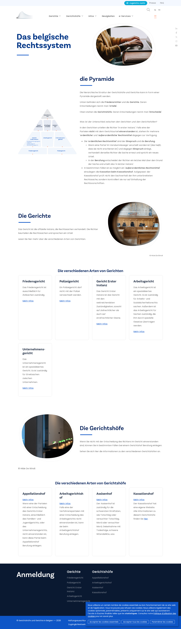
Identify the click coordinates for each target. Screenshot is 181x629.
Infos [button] (91, 16)
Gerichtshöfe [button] (73, 16)
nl (155, 10)
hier (146, 518)
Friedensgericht (75, 577)
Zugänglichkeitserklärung (79, 624)
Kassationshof (99, 592)
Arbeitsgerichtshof (102, 582)
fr (159, 10)
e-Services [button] (125, 16)
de (155, 16)
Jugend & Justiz (137, 3)
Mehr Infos (28, 300)
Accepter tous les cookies (135, 622)
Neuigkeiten (108, 16)
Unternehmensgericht (78, 601)
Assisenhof (97, 587)
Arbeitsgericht (74, 596)
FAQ (162, 3)
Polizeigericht (74, 582)
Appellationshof (100, 577)
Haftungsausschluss (77, 620)
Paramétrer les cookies (162, 622)
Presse (152, 3)
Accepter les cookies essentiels (104, 622)
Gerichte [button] (54, 16)
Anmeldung (35, 574)
